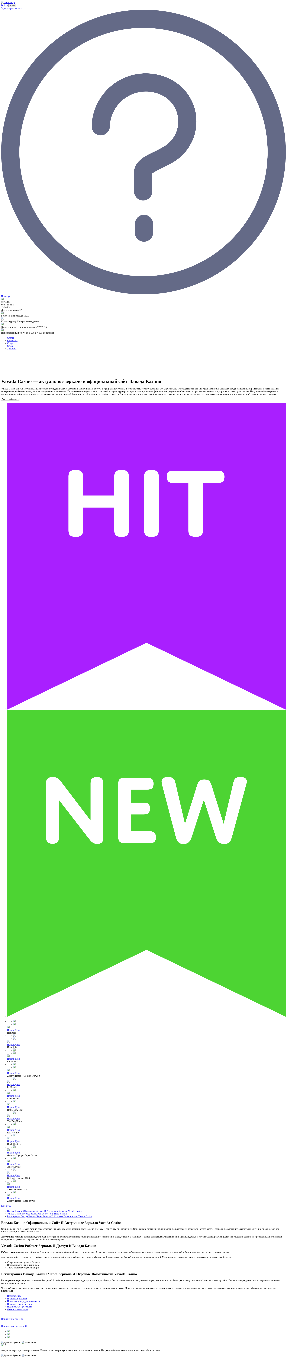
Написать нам (14, 1296)
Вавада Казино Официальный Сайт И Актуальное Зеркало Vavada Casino (44, 1211)
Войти (4, 5)
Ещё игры (6, 1206)
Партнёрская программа (19, 1306)
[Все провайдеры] (10, 399)
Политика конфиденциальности (23, 1301)
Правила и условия (17, 1298)
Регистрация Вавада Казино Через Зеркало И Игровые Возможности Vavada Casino (49, 1216)
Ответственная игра (17, 1309)
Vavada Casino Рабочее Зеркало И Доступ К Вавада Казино (37, 1213)
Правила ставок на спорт (20, 1304)
